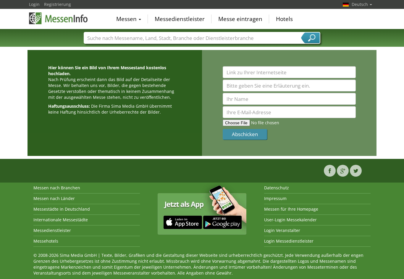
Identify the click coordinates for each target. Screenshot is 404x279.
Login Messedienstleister (288, 241)
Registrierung (57, 4)
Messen (127, 19)
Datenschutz (276, 188)
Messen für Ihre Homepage (291, 209)
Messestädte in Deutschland (61, 209)
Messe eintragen (240, 19)
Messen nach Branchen (56, 188)
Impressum (275, 198)
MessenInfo (58, 18)
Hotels (284, 19)
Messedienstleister (180, 19)
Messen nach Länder (54, 198)
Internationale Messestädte (60, 219)
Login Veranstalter (282, 230)
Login (34, 4)
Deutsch (360, 4)
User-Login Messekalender (290, 219)
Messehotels (45, 241)
